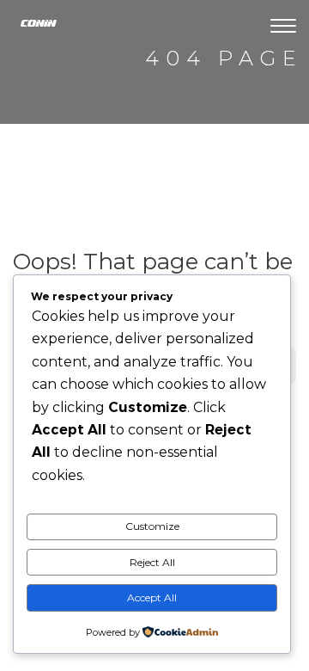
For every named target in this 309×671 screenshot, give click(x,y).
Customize (152, 526)
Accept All (152, 597)
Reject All (152, 562)
